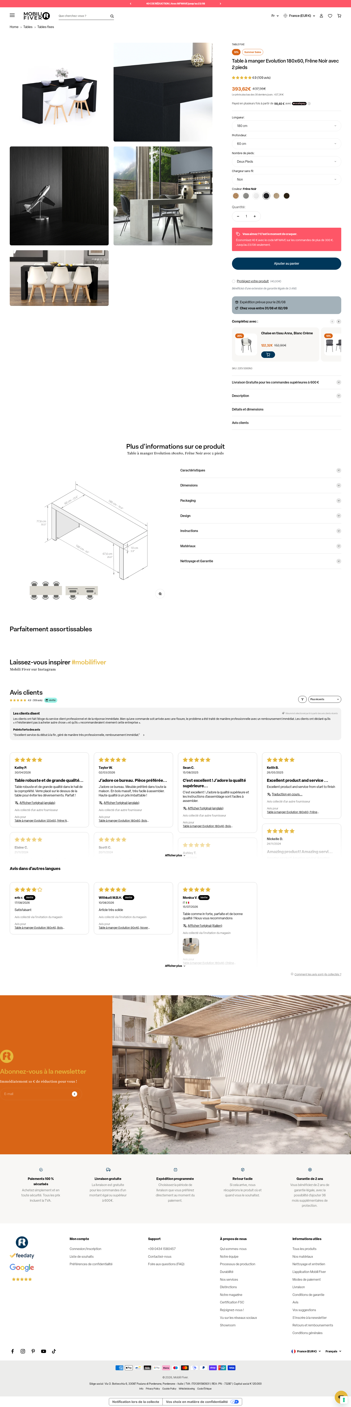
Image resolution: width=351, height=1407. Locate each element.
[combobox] (286, 125)
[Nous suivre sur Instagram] (23, 1351)
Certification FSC (232, 1302)
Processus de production (237, 1264)
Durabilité (226, 1272)
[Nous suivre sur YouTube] (43, 1351)
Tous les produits (304, 1249)
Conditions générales (307, 1333)
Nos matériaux (302, 1256)
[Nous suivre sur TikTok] (54, 1351)
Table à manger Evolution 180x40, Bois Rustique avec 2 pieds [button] (207, 826)
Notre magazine (231, 1295)
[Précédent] (130, 4)
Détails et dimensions (247, 409)
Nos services (229, 1279)
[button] (242, 78)
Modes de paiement (306, 1279)
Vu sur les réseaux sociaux (238, 1318)
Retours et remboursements (312, 1325)
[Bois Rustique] (236, 196)
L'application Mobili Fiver (309, 1272)
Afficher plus (173, 855)
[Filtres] (302, 699)
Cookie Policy (169, 1388)
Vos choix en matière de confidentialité (197, 1402)
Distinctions (228, 1287)
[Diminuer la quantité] (238, 216)
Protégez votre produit (253, 281)
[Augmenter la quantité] (255, 216)
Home (14, 27)
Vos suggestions (304, 1310)
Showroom (228, 1325)
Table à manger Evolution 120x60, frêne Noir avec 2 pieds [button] (42, 820)
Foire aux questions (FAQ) (166, 1264)
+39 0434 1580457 (162, 1249)
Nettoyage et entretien (308, 1264)
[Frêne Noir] (266, 196)
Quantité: (239, 207)
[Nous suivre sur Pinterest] (33, 1351)
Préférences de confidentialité (91, 1264)
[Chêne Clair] (276, 196)
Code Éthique (204, 1388)
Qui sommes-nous (233, 1249)
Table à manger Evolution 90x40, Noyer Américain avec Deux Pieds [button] (123, 927)
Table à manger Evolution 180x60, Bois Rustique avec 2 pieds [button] (123, 820)
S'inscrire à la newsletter (309, 1318)
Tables (27, 27)
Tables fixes (45, 27)
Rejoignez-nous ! (232, 1310)
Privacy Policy (153, 1388)
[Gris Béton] (246, 196)
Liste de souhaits (82, 1256)
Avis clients (240, 422)
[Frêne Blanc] (256, 196)
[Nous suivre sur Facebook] (12, 1351)
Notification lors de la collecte (135, 1402)
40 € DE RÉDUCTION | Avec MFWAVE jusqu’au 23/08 (175, 3)
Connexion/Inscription (85, 1249)
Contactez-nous (159, 1256)
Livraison (298, 1287)
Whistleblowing (187, 1388)
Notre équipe (229, 1256)
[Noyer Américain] (286, 196)
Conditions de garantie (308, 1295)
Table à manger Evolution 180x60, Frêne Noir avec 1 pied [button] (292, 812)
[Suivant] (220, 4)
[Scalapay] (299, 103)
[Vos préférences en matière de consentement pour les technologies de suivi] (344, 1400)
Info (141, 1388)
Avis (295, 1302)
